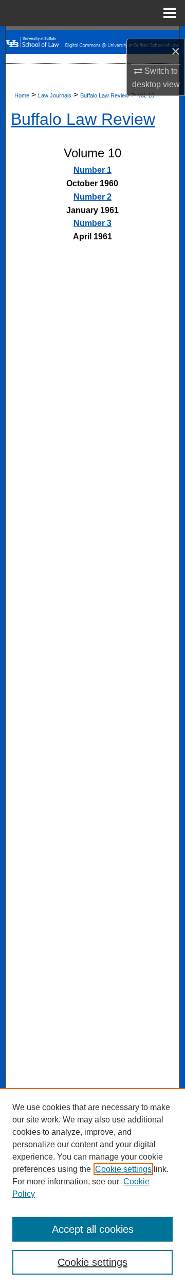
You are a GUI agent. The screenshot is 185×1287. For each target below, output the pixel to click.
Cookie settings (123, 1169)
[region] (92, 1187)
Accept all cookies (93, 1229)
